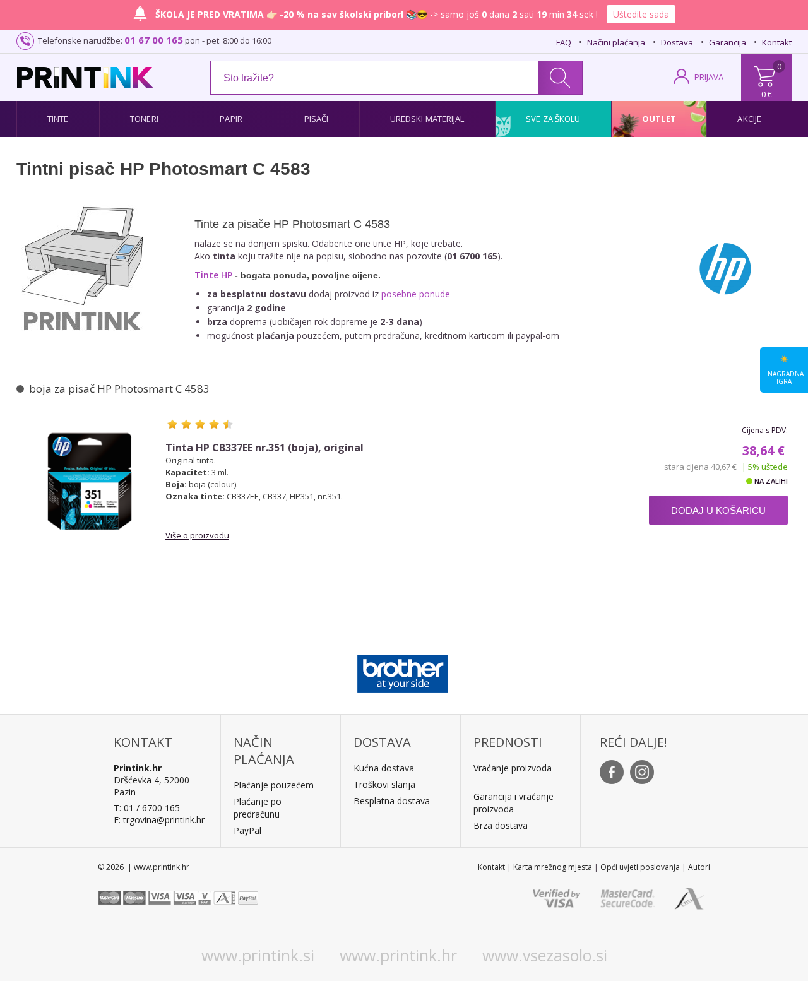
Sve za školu (553, 118)
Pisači (316, 118)
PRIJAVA (708, 77)
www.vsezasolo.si (544, 955)
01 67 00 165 (153, 39)
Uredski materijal (427, 118)
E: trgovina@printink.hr (159, 820)
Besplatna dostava (392, 801)
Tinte (58, 118)
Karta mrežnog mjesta (552, 867)
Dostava (677, 42)
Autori (699, 867)
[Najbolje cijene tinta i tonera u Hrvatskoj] (84, 77)
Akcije (749, 118)
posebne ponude (415, 294)
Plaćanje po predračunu (258, 807)
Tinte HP (213, 275)
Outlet (659, 118)
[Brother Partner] (402, 670)
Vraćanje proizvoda (512, 768)
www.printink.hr (398, 955)
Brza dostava (500, 825)
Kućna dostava (384, 768)
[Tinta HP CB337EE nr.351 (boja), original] (89, 481)
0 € (766, 94)
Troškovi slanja (384, 784)
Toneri (144, 118)
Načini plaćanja (616, 42)
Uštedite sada (641, 14)
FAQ (563, 42)
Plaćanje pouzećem (274, 785)
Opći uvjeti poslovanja (640, 867)
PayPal (247, 830)
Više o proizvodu (197, 535)
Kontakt (777, 42)
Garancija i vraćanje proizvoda (513, 802)
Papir (231, 118)
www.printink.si (257, 955)
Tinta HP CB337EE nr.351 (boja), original (264, 448)
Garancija (727, 42)
